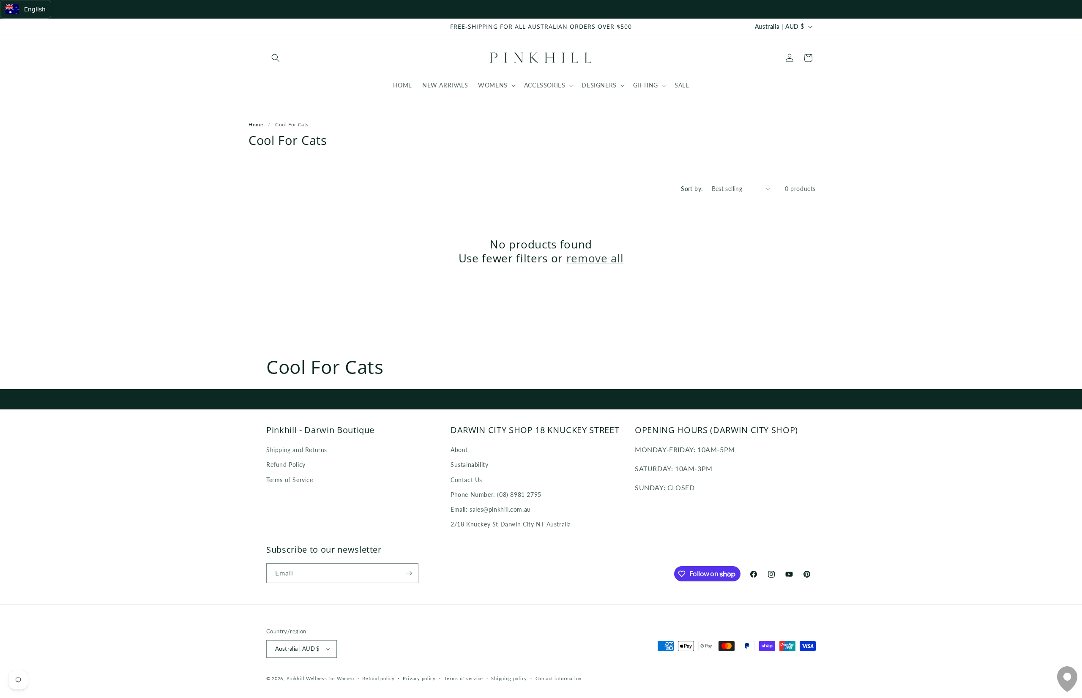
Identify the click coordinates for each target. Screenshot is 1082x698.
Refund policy (378, 678)
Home (256, 124)
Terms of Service (289, 479)
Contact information (559, 678)
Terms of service (463, 678)
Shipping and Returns (296, 449)
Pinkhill (296, 678)
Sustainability (469, 464)
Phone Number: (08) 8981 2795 (496, 494)
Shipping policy (509, 678)
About (459, 449)
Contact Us (466, 479)
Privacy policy (419, 678)
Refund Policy (286, 464)
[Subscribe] (408, 573)
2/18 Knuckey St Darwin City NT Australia (511, 524)
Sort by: (692, 188)
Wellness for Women (330, 678)
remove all (595, 258)
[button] (275, 58)
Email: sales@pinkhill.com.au (491, 509)
